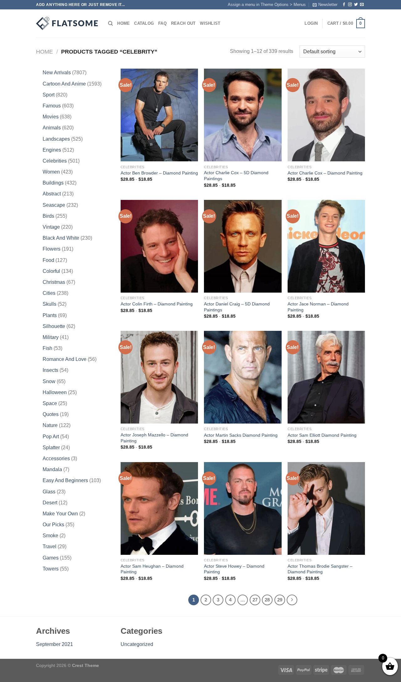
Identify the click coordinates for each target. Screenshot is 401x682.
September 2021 (54, 644)
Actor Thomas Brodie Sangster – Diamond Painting (320, 569)
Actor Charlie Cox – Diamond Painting (325, 172)
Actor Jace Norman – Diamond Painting (318, 306)
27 (255, 599)
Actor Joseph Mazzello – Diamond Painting (154, 437)
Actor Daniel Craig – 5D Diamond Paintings (237, 306)
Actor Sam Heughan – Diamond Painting (152, 569)
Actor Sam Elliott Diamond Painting (322, 435)
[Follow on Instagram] (350, 5)
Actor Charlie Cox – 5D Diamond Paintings (236, 175)
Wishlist (210, 23)
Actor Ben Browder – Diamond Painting (159, 172)
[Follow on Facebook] (344, 5)
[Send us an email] (362, 5)
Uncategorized (137, 644)
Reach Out (183, 23)
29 (279, 599)
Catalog (144, 23)
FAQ (162, 23)
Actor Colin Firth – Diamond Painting (157, 303)
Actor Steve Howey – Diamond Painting (234, 569)
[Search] (110, 23)
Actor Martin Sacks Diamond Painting (241, 435)
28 (267, 599)
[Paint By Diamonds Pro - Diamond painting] (67, 23)
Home (123, 23)
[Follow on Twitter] (356, 5)
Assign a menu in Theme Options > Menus (267, 4)
